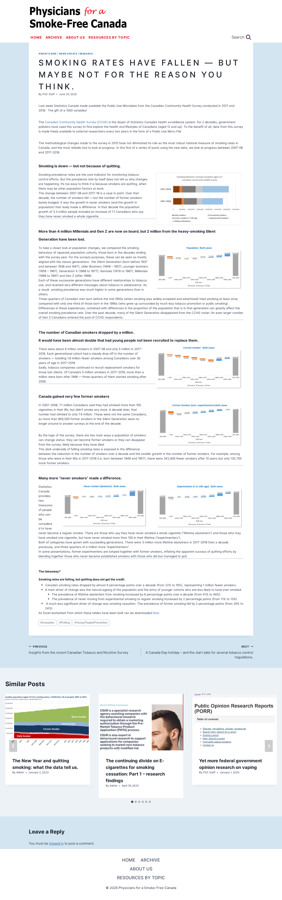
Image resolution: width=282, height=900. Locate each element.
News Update (68, 53)
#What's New (48, 53)
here (156, 613)
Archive (54, 37)
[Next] (269, 746)
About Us (75, 37)
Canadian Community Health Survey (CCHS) (76, 122)
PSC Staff (49, 94)
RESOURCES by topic (109, 37)
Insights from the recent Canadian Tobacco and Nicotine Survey (78, 650)
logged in (56, 843)
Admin (20, 772)
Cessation (47, 622)
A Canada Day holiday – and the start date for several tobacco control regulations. (199, 652)
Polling (64, 622)
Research (86, 53)
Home (36, 37)
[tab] (132, 802)
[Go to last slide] (13, 746)
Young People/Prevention (91, 622)
